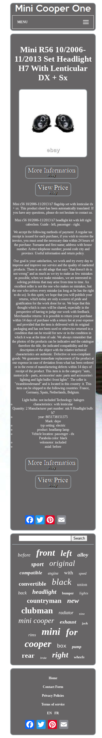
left (66, 553)
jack (85, 623)
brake (43, 657)
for (72, 632)
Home (53, 678)
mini (51, 631)
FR (56, 713)
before (24, 555)
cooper (38, 644)
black (61, 582)
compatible (31, 572)
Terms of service (53, 704)
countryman (44, 600)
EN (49, 713)
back (22, 592)
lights (83, 593)
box (61, 646)
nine (82, 613)
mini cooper (36, 620)
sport (37, 564)
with (68, 572)
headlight (44, 591)
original (62, 563)
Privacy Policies (53, 696)
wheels (79, 657)
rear (28, 655)
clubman (37, 610)
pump (76, 647)
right (60, 654)
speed (82, 573)
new (73, 600)
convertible (32, 584)
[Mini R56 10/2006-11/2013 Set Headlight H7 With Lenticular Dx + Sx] (53, 124)
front (45, 552)
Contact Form (53, 687)
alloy (82, 555)
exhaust (68, 622)
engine (53, 573)
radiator (66, 612)
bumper (68, 593)
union (82, 584)
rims (32, 635)
